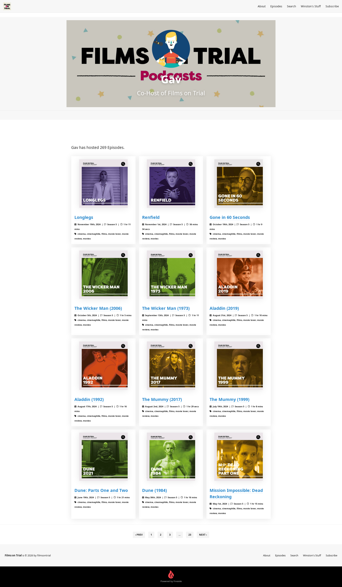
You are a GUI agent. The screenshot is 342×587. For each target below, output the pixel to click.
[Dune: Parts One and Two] (103, 457)
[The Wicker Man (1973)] (171, 274)
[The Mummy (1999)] (238, 365)
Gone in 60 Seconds (230, 217)
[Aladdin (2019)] (238, 274)
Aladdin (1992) (89, 399)
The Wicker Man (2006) (98, 308)
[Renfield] (171, 183)
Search (291, 6)
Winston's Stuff (311, 6)
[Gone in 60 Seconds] (238, 183)
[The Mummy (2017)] (171, 365)
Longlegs (83, 217)
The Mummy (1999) (229, 399)
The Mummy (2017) (162, 399)
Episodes (276, 6)
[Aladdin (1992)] (103, 365)
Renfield (151, 217)
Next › (203, 534)
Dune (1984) (154, 490)
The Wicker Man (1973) (166, 308)
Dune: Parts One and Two (101, 490)
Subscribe (332, 6)
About (262, 6)
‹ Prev (139, 534)
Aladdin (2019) (224, 308)
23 (189, 534)
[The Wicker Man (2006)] (103, 274)
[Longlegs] (103, 183)
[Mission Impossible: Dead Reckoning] (238, 457)
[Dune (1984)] (171, 457)
